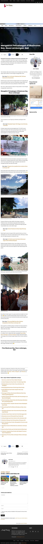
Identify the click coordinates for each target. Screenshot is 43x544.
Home (2, 25)
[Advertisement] (29, 5)
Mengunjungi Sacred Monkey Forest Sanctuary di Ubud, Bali (22, 454)
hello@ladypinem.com (20, 536)
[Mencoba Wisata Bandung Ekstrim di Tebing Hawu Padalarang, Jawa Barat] (14, 478)
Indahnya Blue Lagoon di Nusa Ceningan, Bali (6, 454)
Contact (14, 0)
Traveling (30, 25)
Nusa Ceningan (13, 334)
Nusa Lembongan (4, 334)
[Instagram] (38, 2)
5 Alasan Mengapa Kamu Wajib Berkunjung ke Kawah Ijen (24, 483)
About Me (32, 54)
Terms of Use (28, 0)
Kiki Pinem (4, 50)
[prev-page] (1, 488)
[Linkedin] (13, 467)
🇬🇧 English (32, 0)
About (11, 0)
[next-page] (3, 488)
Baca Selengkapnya (36, 77)
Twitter (13, 371)
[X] (41, 2)
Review (25, 25)
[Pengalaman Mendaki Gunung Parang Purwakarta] (5, 478)
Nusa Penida (22, 333)
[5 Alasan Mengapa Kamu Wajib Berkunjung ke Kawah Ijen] (24, 478)
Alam (6, 25)
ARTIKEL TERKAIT (5, 472)
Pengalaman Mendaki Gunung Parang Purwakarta (4, 483)
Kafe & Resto (11, 25)
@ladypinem (23, 523)
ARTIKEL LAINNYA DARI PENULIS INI (10, 473)
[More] (22, 54)
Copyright (18, 0)
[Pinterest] (39, 2)
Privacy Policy (23, 0)
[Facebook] (36, 2)
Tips (35, 25)
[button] (41, 25)
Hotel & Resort (18, 25)
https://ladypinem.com (12, 461)
